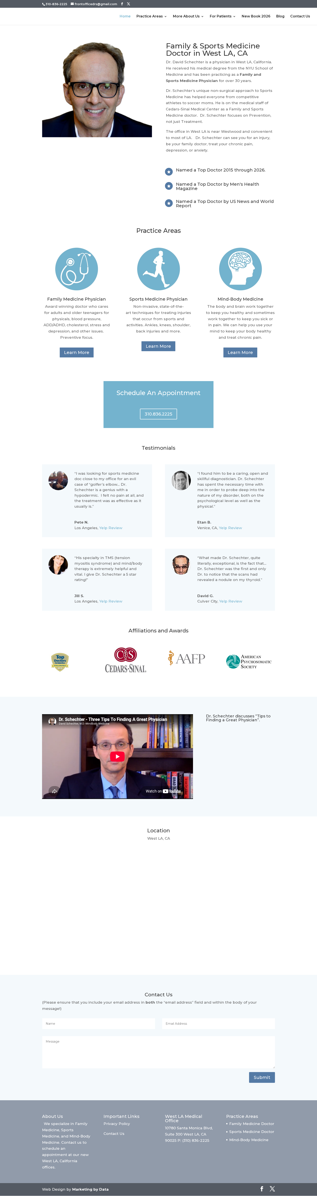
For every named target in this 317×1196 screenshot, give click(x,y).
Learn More (76, 352)
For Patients (221, 16)
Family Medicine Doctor (251, 1124)
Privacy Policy (117, 1124)
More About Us (186, 16)
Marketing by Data (90, 1189)
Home (125, 16)
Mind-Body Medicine (248, 1140)
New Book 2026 (256, 16)
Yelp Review (110, 528)
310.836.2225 (158, 414)
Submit (262, 1077)
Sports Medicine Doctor (251, 1132)
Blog (280, 16)
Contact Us (300, 16)
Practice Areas (150, 16)
